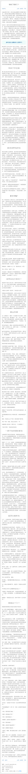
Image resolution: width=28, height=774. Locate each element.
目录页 (21, 8)
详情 (20, 771)
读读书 (3, 8)
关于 (3, 760)
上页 (18, 8)
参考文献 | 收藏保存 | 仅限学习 (14, 42)
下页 (25, 8)
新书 (6, 760)
